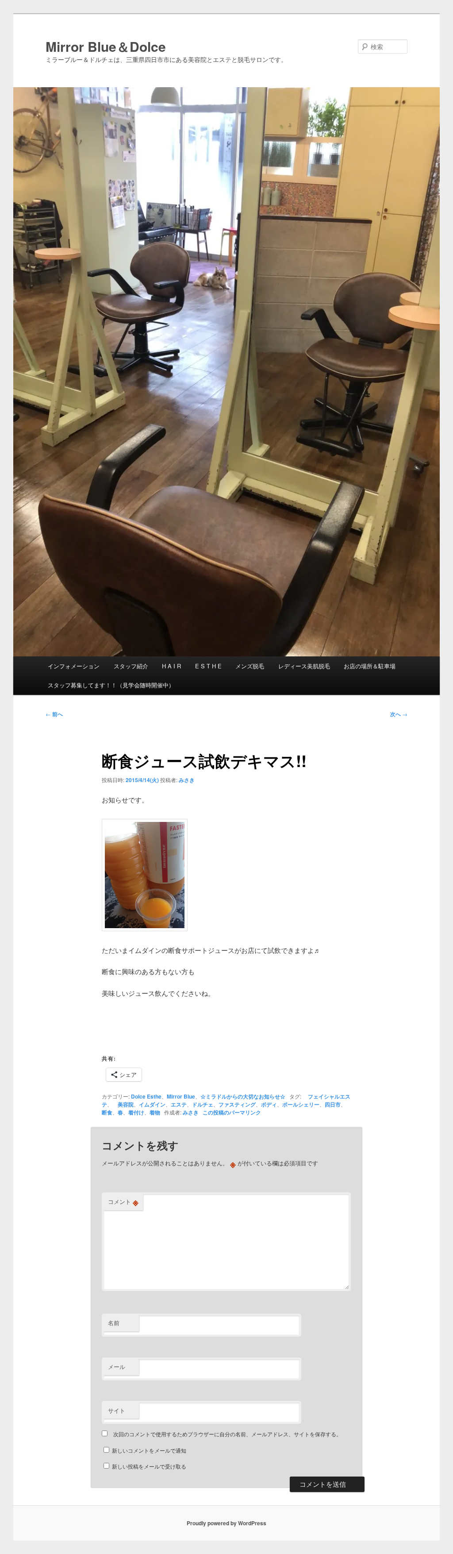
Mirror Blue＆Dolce (106, 46)
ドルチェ (202, 1104)
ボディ (269, 1104)
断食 (107, 1112)
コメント (123, 1202)
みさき (187, 780)
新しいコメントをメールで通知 (149, 1450)
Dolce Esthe (146, 1096)
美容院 (123, 1104)
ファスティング (237, 1104)
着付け (136, 1112)
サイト (116, 1410)
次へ (398, 714)
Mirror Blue (181, 1096)
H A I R (171, 666)
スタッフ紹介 (131, 666)
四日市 (333, 1104)
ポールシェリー (300, 1104)
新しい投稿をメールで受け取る (149, 1466)
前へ (54, 714)
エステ (179, 1104)
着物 (155, 1112)
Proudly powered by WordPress (226, 1523)
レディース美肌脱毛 (304, 666)
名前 (113, 1323)
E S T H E (208, 666)
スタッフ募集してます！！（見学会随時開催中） (111, 685)
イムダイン (152, 1104)
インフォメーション (74, 666)
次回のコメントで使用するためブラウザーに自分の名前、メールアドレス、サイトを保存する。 (227, 1434)
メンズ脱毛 (249, 666)
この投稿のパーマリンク (232, 1112)
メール (116, 1366)
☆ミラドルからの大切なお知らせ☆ (242, 1096)
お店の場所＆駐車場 (369, 666)
